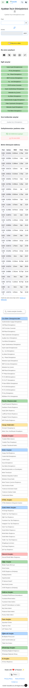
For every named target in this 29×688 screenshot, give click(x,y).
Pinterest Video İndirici (8, 611)
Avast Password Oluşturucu (9, 404)
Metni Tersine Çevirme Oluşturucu (11, 482)
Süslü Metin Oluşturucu (8, 536)
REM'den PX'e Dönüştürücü (10, 396)
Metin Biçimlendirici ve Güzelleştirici (12, 469)
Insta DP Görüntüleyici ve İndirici (11, 605)
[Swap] (14, 28)
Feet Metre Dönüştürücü (14, 110)
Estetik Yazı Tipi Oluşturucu (9, 514)
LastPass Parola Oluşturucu (10, 414)
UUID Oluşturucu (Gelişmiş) (10, 587)
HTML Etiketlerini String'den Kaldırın (12, 503)
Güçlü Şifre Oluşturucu (8, 410)
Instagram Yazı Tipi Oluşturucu (10, 523)
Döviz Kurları (5, 568)
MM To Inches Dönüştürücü (14, 78)
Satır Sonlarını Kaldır (8, 485)
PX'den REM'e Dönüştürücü (10, 383)
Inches (3, 29)
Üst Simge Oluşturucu (8, 546)
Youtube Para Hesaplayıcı (9, 442)
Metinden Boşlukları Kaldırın (10, 476)
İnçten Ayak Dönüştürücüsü (14, 67)
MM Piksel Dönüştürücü (8, 370)
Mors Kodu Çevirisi (7, 584)
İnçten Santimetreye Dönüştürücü (14, 89)
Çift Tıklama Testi (7, 629)
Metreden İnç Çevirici (14, 92)
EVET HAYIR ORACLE (8, 640)
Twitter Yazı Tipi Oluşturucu (9, 540)
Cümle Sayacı (6, 459)
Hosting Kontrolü (6, 574)
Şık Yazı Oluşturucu (7, 549)
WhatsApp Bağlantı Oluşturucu (10, 651)
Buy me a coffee (16, 43)
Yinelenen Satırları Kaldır (9, 492)
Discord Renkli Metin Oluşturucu (11, 557)
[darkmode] (26, 2)
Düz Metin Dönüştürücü (8, 466)
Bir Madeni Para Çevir (8, 636)
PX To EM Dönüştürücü (8, 386)
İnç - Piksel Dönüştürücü (15, 74)
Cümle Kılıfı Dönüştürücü (9, 456)
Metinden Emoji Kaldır (8, 479)
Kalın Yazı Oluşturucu (8, 527)
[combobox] (14, 311)
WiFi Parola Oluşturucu (8, 420)
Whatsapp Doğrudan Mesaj (9, 654)
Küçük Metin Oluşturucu (8, 530)
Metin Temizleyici (7, 472)
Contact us (14, 682)
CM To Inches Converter (14, 85)
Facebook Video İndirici (8, 602)
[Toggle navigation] (3, 2)
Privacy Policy (8, 678)
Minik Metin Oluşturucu (8, 533)
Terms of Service (20, 678)
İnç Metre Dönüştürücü (14, 96)
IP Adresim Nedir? (7, 581)
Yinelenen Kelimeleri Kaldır (9, 488)
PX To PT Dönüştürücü (8, 380)
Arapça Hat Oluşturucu (8, 453)
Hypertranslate (6, 578)
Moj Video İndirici (7, 608)
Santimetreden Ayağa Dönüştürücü (14, 100)
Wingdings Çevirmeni (8, 543)
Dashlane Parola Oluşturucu (10, 407)
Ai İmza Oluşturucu (7, 661)
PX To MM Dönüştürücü (8, 377)
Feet (2, 19)
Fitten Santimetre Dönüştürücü (14, 103)
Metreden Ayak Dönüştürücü (14, 107)
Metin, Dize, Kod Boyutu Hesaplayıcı (12, 431)
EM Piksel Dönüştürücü (8, 331)
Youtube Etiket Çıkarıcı (8, 439)
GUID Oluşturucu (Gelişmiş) (10, 571)
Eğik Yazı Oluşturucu (8, 517)
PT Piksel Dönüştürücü (8, 373)
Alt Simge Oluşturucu (8, 510)
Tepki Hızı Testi (6, 625)
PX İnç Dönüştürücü (14, 70)
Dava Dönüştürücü (7, 463)
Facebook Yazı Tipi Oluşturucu (10, 520)
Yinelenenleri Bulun (7, 495)
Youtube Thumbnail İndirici (9, 445)
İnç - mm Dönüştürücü (14, 81)
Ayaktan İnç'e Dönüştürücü (14, 122)
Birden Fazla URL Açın (8, 565)
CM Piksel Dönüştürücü (8, 325)
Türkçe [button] (14, 674)
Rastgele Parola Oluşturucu (9, 417)
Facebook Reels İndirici (8, 598)
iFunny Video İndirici (8, 614)
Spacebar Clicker (7, 622)
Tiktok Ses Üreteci (7, 643)
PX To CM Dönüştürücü (8, 390)
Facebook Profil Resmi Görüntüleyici (12, 595)
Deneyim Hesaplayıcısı (8, 428)
